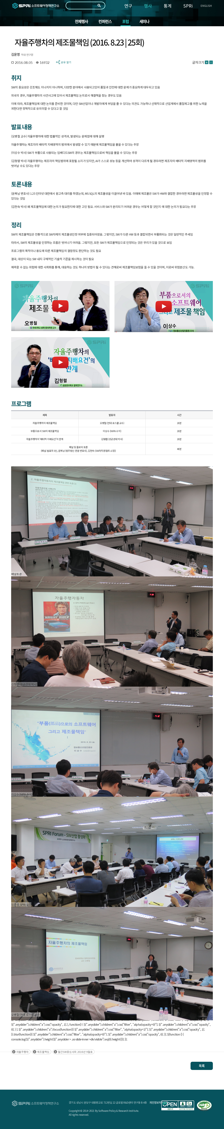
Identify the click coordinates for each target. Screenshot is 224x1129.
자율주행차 (22, 1052)
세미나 (144, 21)
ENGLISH (206, 6)
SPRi (188, 6)
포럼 (125, 21)
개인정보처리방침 (158, 1102)
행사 (148, 6)
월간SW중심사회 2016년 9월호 (75, 1052)
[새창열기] (177, 1105)
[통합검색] (99, 5)
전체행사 (81, 21)
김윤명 (15, 54)
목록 (202, 1065)
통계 (168, 6)
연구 (128, 6)
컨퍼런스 (105, 21)
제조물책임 (43, 1052)
